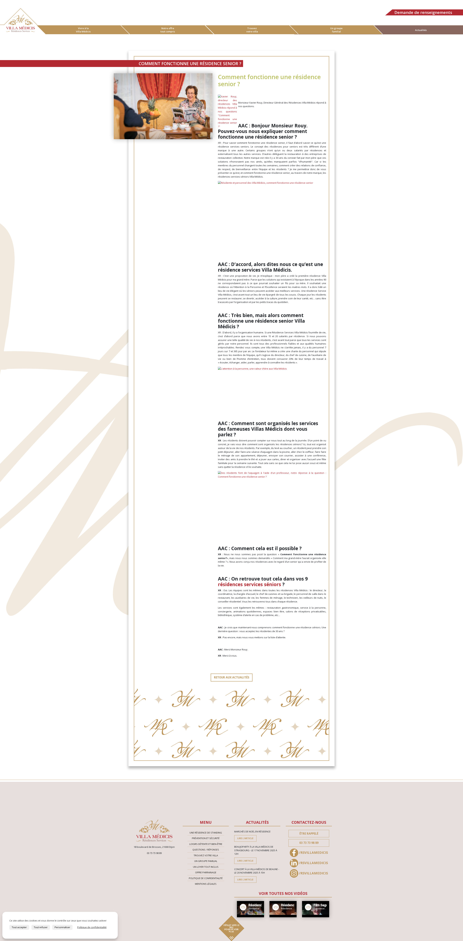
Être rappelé (309, 833)
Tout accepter (19, 927)
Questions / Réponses (205, 849)
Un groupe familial (336, 30)
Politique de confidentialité (206, 878)
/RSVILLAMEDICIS (313, 852)
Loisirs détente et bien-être (205, 844)
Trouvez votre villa (252, 30)
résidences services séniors (250, 584)
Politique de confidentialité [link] (92, 927)
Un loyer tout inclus (205, 866)
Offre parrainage (205, 872)
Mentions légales (205, 883)
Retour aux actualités (231, 677)
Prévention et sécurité (206, 838)
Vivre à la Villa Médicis (83, 30)
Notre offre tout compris (167, 30)
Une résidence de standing (206, 832)
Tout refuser (41, 927)
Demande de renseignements (423, 12)
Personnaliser (62, 927)
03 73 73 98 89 (308, 843)
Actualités (421, 30)
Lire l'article (245, 838)
